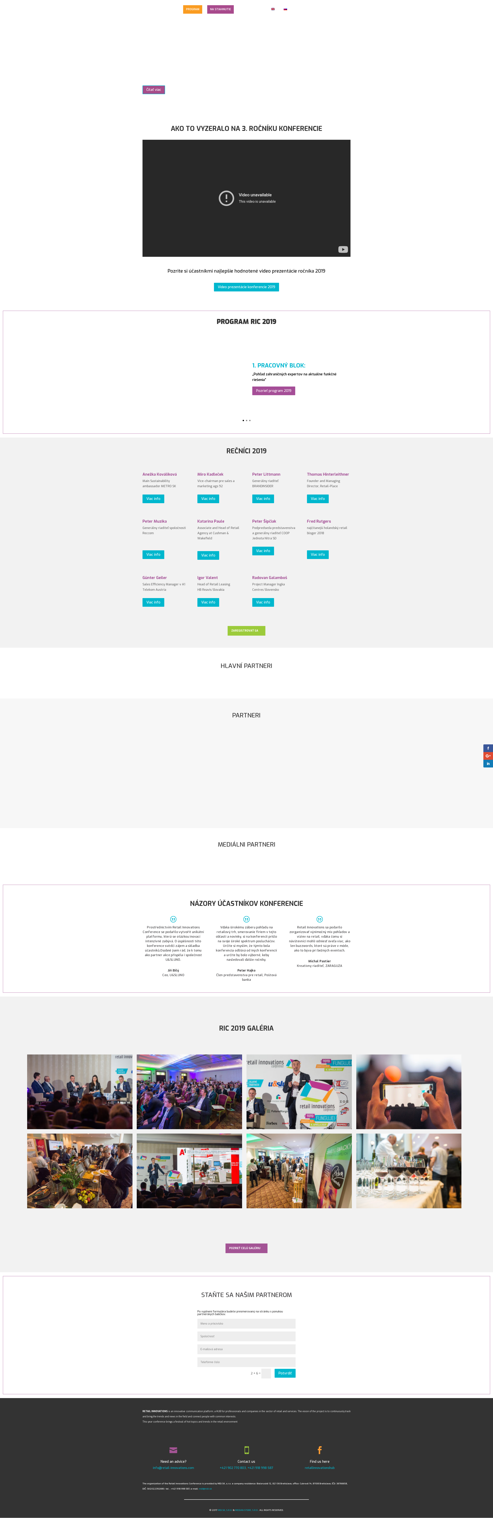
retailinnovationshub (320, 1468)
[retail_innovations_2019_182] (189, 1207)
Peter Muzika (155, 521)
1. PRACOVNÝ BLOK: (278, 365)
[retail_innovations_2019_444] (409, 1207)
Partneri (244, 9)
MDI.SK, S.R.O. (225, 1510)
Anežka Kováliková (160, 474)
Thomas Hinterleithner (328, 474)
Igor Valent (207, 577)
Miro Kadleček (210, 474)
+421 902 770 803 (233, 1468)
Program (192, 9)
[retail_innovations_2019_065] (299, 1207)
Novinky (160, 9)
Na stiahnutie (220, 9)
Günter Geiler (155, 577)
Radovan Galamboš (269, 577)
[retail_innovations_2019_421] (79, 1128)
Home (146, 9)
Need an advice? (173, 1461)
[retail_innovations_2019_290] (409, 1128)
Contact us (246, 1461)
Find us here (320, 1461)
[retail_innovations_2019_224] (79, 1207)
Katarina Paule (210, 521)
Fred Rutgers (319, 521)
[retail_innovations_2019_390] (299, 1128)
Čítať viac (153, 89)
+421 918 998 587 (260, 1468)
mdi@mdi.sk (205, 1488)
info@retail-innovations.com (173, 1468)
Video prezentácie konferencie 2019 (246, 287)
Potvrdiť (285, 1373)
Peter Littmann (266, 474)
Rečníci (174, 9)
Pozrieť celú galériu (244, 1248)
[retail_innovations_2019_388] (189, 1128)
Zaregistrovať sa (244, 631)
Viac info (153, 498)
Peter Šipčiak (264, 521)
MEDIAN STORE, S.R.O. (246, 1510)
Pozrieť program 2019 (273, 390)
